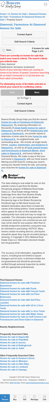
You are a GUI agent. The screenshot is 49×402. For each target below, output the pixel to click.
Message (34, 399)
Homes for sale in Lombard (14, 367)
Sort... (9, 50)
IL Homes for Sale (17, 14)
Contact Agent (24, 34)
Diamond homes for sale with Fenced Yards (22, 291)
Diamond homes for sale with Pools (18, 288)
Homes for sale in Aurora (13, 342)
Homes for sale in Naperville (14, 337)
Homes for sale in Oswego (13, 370)
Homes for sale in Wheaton (14, 361)
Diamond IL (20, 159)
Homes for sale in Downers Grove (17, 358)
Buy (14, 399)
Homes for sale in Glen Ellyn (14, 364)
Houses (5, 399)
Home (3, 14)
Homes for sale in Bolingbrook (15, 345)
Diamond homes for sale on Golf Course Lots (23, 317)
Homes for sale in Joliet (12, 348)
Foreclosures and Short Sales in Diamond (21, 319)
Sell (24, 399)
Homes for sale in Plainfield (14, 340)
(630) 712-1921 (15, 383)
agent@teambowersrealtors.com (37, 383)
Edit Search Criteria (25, 42)
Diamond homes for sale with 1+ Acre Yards (22, 311)
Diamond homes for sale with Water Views (21, 314)
